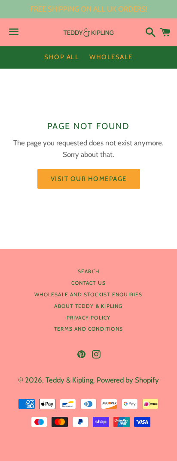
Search (88, 271)
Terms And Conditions (88, 328)
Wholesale (111, 57)
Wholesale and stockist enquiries (88, 294)
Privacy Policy (89, 317)
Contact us (88, 283)
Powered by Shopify (128, 380)
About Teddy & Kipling (88, 306)
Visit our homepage (89, 179)
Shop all (61, 57)
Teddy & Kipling (69, 380)
